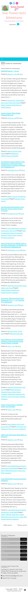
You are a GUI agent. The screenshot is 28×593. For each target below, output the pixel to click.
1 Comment (14, 156)
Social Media (20, 100)
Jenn (21, 74)
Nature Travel (12, 151)
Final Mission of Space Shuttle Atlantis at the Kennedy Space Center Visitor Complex (12, 341)
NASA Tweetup (6, 105)
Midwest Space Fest (16, 334)
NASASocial (14, 153)
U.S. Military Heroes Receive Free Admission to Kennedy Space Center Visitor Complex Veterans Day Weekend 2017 (13, 164)
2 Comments (10, 237)
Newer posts (22, 525)
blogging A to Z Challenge (17, 429)
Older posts (7, 525)
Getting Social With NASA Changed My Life (10, 114)
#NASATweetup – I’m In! (10, 71)
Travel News (5, 199)
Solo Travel (5, 103)
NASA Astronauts (11, 470)
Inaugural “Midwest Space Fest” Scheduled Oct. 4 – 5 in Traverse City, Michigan (12, 300)
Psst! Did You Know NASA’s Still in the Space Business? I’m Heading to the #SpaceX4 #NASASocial (14, 245)
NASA (22, 514)
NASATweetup (6, 107)
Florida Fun (11, 100)
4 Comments (14, 519)
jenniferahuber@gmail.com (13, 576)
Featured (11, 286)
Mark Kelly (15, 514)
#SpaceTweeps (6, 290)
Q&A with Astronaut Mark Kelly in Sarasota (14, 436)
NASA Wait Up (16, 105)
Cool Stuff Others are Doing (17, 228)
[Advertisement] (14, 43)
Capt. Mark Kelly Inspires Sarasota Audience (13, 480)
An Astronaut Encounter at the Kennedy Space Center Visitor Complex (12, 209)
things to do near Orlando (16, 396)
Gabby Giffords (6, 514)
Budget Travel (12, 196)
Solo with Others (14, 103)
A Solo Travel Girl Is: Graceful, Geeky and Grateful (12, 405)
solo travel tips (6, 427)
